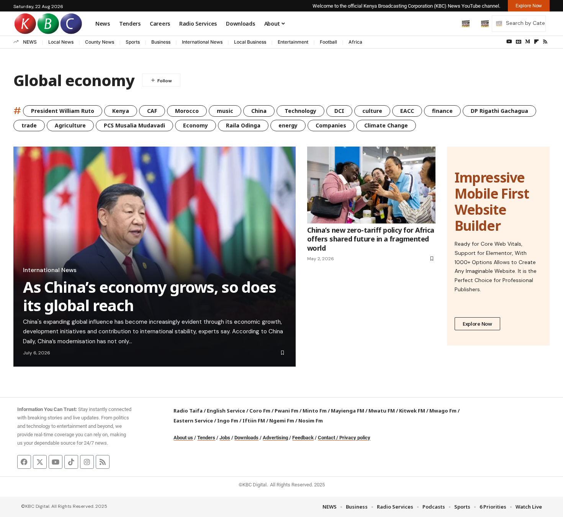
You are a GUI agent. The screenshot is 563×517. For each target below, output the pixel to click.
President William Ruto (62, 110)
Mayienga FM (347, 410)
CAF (152, 110)
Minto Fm (315, 410)
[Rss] (545, 42)
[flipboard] (536, 42)
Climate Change (386, 125)
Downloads (246, 437)
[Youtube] (55, 462)
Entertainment (293, 42)
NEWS (30, 42)
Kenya (120, 110)
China (259, 110)
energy (288, 125)
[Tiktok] (71, 462)
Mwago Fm (443, 410)
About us (183, 437)
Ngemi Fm (281, 420)
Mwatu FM (381, 410)
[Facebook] (24, 462)
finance (442, 110)
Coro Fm (259, 410)
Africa (355, 42)
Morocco (187, 110)
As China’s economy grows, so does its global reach (149, 296)
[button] (449, 23)
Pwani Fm (286, 410)
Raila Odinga (243, 125)
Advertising (275, 437)
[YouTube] (509, 42)
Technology (300, 110)
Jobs (224, 437)
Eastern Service (193, 420)
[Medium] (527, 42)
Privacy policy (354, 437)
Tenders (206, 437)
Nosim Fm (310, 420)
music (225, 110)
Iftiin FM (253, 420)
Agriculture (70, 125)
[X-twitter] (40, 462)
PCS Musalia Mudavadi (134, 125)
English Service (226, 410)
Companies (331, 125)
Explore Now (477, 323)
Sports (133, 42)
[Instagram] (87, 462)
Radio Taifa (188, 410)
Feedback (303, 437)
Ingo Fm (227, 420)
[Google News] (518, 42)
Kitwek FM (412, 410)
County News (99, 42)
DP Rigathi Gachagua (499, 110)
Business (160, 42)
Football (328, 42)
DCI (339, 110)
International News (202, 42)
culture (372, 110)
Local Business (250, 42)
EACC (407, 110)
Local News (61, 42)
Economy (195, 125)
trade (29, 125)
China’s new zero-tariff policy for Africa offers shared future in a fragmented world (370, 239)
